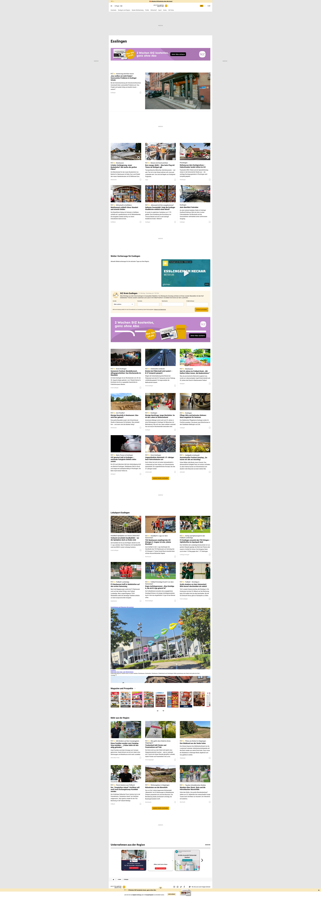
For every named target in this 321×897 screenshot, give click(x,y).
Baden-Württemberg (138, 10)
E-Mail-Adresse (190, 301)
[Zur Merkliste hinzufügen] (140, 92)
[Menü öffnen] (111, 6)
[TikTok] (181, 886)
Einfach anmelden (201, 309)
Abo (202, 6)
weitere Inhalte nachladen (160, 478)
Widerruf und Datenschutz (160, 309)
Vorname (139, 301)
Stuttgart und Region (124, 10)
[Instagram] (174, 886)
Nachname (165, 301)
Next (202, 860)
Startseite (113, 10)
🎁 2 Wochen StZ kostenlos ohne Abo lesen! (160, 1)
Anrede (114, 301)
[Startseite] (113, 879)
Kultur (165, 10)
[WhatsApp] (177, 886)
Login (208, 5)
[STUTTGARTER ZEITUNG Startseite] (160, 6)
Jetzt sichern (171, 894)
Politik (147, 10)
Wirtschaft (154, 10)
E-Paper (117, 6)
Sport (160, 10)
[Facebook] (184, 886)
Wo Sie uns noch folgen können (201, 887)
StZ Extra (171, 10)
